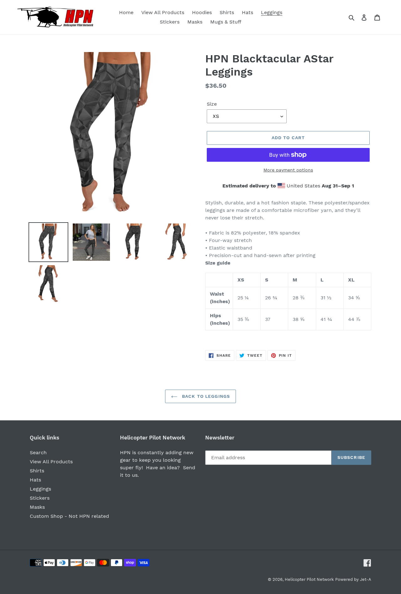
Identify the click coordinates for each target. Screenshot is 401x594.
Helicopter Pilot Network (309, 579)
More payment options (288, 169)
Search (38, 452)
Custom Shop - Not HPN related (69, 516)
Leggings (40, 489)
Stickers (39, 498)
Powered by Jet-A (353, 579)
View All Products (51, 462)
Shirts (37, 471)
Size (212, 104)
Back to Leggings (205, 396)
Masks (37, 507)
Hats (35, 480)
